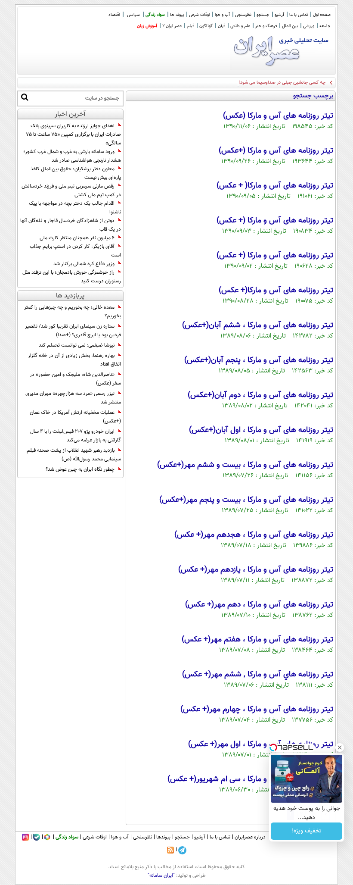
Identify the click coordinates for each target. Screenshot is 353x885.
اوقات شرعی (199, 15)
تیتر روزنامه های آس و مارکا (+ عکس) (275, 221)
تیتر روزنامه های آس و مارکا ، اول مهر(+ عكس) (260, 744)
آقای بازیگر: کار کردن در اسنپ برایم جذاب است (75, 251)
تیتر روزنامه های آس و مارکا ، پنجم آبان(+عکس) (258, 360)
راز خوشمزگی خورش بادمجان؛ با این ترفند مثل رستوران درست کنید (71, 277)
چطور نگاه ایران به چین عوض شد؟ (80, 469)
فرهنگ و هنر (266, 26)
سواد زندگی (155, 15)
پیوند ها (177, 15)
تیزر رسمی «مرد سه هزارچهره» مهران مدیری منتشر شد (73, 398)
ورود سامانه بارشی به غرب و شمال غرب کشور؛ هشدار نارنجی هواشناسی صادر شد (72, 156)
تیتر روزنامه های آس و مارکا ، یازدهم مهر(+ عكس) (255, 570)
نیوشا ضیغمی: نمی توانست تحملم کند (77, 345)
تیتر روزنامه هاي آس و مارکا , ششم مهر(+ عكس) (257, 675)
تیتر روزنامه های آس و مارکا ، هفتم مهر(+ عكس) (257, 640)
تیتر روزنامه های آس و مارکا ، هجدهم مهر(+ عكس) (253, 535)
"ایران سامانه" (161, 875)
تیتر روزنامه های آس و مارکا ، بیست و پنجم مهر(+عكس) (246, 500)
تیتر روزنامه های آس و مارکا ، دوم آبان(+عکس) (260, 395)
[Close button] (339, 747)
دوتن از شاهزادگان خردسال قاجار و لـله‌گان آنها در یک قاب (70, 225)
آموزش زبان (147, 26)
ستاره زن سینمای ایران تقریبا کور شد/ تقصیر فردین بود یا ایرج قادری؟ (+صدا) (73, 330)
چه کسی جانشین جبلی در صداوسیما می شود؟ (281, 82)
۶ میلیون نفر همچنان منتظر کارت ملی (77, 238)
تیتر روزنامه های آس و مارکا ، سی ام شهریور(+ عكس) (250, 779)
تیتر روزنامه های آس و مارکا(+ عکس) (276, 291)
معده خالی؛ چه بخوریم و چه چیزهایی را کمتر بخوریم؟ (72, 311)
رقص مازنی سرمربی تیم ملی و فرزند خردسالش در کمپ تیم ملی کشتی (71, 190)
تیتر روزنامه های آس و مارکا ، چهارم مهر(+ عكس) (256, 710)
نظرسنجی (243, 15)
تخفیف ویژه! (307, 831)
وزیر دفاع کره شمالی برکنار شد (84, 264)
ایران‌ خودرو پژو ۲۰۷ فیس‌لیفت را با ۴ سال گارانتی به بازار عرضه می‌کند (75, 436)
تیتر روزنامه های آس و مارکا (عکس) (278, 116)
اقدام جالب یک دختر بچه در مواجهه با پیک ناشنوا (75, 208)
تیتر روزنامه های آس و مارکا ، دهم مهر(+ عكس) (259, 605)
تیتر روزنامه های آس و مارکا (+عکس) (276, 151)
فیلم (190, 26)
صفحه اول (322, 15)
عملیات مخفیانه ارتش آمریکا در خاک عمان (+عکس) (75, 417)
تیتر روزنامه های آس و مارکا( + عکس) (275, 186)
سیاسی (133, 15)
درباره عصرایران (250, 837)
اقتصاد (114, 15)
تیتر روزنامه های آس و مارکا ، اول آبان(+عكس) (261, 430)
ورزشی (308, 26)
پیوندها (163, 837)
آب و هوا (222, 15)
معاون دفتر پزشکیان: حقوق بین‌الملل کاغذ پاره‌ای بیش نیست (76, 173)
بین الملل (290, 26)
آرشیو (279, 15)
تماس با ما (298, 15)
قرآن (221, 26)
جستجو (263, 15)
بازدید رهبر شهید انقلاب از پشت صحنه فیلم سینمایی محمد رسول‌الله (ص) (74, 455)
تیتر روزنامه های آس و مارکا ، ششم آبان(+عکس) (257, 325)
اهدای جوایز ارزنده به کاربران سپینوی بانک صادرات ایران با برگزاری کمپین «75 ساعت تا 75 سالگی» (73, 134)
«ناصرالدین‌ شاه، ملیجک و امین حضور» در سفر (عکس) (75, 379)
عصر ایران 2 (172, 26)
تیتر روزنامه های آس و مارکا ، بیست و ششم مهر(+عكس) (245, 465)
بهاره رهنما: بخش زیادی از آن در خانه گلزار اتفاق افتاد (74, 360)
